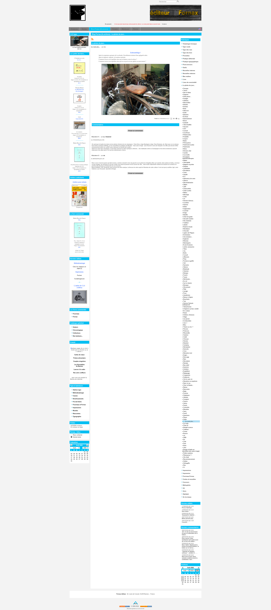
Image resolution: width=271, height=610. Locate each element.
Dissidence (186, 170)
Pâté (184, 289)
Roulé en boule (187, 227)
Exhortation (186, 235)
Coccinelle (186, 155)
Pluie (184, 259)
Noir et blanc (187, 92)
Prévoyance (187, 143)
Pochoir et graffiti (188, 261)
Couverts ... (185, 522)
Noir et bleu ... (186, 511)
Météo (185, 160)
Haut (135, 603)
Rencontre (186, 389)
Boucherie (186, 299)
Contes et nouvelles (189, 479)
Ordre (185, 419)
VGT (184, 129)
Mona (185, 149)
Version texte (77, 437)
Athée (185, 206)
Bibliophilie (186, 485)
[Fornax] (78, 20)
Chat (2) (185, 425)
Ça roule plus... (189, 421)
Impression (186, 473)
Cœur (185, 172)
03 (182, 577)
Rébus (185, 192)
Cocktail (185, 211)
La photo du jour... (188, 85)
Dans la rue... (187, 383)
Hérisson (186, 110)
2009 (184, 437)
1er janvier (186, 319)
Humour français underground (187, 304)
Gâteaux (185, 100)
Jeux (184, 447)
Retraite (185, 363)
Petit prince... (187, 96)
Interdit (185, 174)
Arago (185, 213)
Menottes (186, 409)
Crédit (185, 337)
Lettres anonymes (188, 247)
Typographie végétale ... (189, 515)
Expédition (186, 371)
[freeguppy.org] (124, 606)
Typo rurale (186, 47)
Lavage (185, 291)
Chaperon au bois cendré (190, 309)
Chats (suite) (187, 190)
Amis (184, 491)
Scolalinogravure (79, 279)
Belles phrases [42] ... (188, 518)
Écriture (185, 116)
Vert (184, 263)
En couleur (186, 311)
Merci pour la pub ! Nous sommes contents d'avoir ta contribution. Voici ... (189, 558)
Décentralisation (188, 182)
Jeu (184, 251)
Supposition (186, 209)
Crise (184, 351)
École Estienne (188, 245)
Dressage (186, 357)
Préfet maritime (188, 453)
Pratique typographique (190, 61)
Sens (184, 411)
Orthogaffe (186, 463)
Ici (184, 467)
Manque (185, 273)
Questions (186, 415)
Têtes (185, 249)
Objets (185, 184)
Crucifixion (186, 133)
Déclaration (186, 347)
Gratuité (185, 122)
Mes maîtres (187, 76)
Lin (184, 198)
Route (185, 313)
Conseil (185, 131)
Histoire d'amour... (188, 200)
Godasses (186, 377)
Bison (185, 120)
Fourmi (185, 275)
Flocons (185, 329)
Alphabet (186, 494)
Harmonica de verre (189, 178)
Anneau (185, 106)
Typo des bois (187, 53)
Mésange (186, 194)
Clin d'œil (186, 457)
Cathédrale (186, 168)
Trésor (185, 90)
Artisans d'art (187, 151)
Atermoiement (187, 118)
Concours (186, 482)
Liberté (185, 225)
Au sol (185, 281)
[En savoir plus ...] (146, 606)
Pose (184, 293)
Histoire (185, 341)
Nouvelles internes (189, 70)
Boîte (185, 253)
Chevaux (186, 339)
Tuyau (185, 277)
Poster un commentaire (135, 131)
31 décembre (187, 321)
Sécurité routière (188, 219)
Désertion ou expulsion (190, 381)
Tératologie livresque (190, 44)
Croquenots (186, 375)
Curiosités (186, 407)
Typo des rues (187, 50)
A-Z (184, 176)
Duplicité (186, 239)
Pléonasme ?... (188, 455)
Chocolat (186, 231)
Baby (184, 391)
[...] (175, 20)
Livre (184, 79)
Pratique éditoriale (189, 58)
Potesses (186, 331)
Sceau (185, 431)
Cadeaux (186, 429)
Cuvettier (186, 202)
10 (182, 578)
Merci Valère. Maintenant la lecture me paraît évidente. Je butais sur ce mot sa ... (190, 546)
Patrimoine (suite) (188, 145)
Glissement (186, 287)
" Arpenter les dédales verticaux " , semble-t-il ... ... (189, 552)
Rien (184, 359)
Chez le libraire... (188, 385)
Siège (185, 317)
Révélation (186, 229)
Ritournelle (186, 333)
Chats (185, 196)
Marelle (185, 215)
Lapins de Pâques (188, 233)
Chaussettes (187, 188)
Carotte (185, 153)
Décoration (186, 361)
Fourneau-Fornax (188, 476)
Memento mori (187, 353)
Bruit (184, 108)
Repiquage (186, 373)
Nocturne (186, 265)
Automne (186, 367)
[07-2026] (182, 567)
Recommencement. (189, 459)
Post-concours (187, 64)
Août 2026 (190, 567)
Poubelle (186, 137)
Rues (184, 445)
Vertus (185, 403)
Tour (184, 301)
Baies (185, 141)
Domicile (186, 349)
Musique (185, 285)
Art (184, 439)
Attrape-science (188, 427)
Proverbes (186, 56)
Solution (185, 335)
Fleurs (185, 417)
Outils (185, 67)
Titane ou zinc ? (188, 327)
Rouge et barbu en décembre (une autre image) (190, 450)
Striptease (186, 395)
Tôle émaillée (187, 124)
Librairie (185, 397)
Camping (186, 345)
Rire (184, 465)
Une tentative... (188, 237)
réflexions (186, 257)
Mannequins (187, 243)
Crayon (185, 139)
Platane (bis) (187, 135)
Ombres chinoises (188, 315)
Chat (184, 441)
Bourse (185, 433)
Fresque (185, 88)
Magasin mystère (188, 164)
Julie (184, 186)
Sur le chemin (187, 283)
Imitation (186, 369)
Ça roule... (186, 423)
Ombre (185, 461)
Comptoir (186, 399)
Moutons (186, 114)
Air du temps (187, 497)
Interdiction (186, 295)
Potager (185, 98)
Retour (185, 387)
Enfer (185, 112)
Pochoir (79, 275)
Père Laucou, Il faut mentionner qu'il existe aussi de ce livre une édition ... (190, 540)
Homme (185, 204)
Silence (185, 180)
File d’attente (187, 221)
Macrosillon (186, 102)
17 (182, 580)
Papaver (185, 94)
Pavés (185, 405)
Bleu (184, 325)
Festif (185, 413)
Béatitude (186, 269)
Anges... (185, 355)
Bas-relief (186, 365)
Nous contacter (77, 435)
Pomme (185, 393)
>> (197, 570)
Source (185, 401)
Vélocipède (186, 162)
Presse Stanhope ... (187, 508)
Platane (185, 166)
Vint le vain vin (187, 379)
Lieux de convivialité (189, 82)
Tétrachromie (187, 307)
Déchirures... (187, 279)
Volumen (186, 271)
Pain (184, 443)
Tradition (186, 223)
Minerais (185, 241)
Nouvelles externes (189, 73)
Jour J (185, 323)
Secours (185, 127)
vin (184, 435)
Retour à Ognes (188, 297)
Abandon (186, 343)
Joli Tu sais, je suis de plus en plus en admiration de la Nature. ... (190, 533)
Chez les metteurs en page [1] (79, 267)
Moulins (185, 104)
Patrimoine (186, 147)
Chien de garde (187, 217)
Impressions (187, 470)
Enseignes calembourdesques (188, 157)
